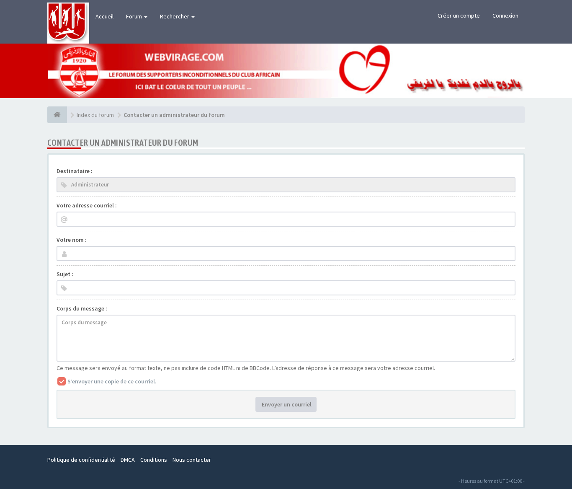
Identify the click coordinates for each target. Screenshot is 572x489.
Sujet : (65, 274)
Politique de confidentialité (81, 459)
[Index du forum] (57, 114)
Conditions (153, 459)
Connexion (505, 15)
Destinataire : (75, 171)
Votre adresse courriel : (87, 205)
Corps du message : (82, 308)
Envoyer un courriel (286, 404)
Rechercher (175, 16)
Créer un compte (459, 15)
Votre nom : (72, 239)
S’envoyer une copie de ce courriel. (112, 381)
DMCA (128, 459)
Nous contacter (192, 459)
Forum (134, 16)
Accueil (104, 16)
